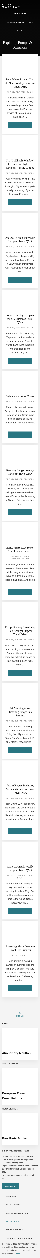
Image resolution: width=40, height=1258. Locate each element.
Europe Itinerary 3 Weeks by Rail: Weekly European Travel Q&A (20, 631)
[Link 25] (20, 299)
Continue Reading (21, 126)
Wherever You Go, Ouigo (20, 396)
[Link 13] (20, 144)
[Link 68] (20, 851)
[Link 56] (20, 692)
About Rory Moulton (16, 1053)
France (26, 559)
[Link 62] (20, 769)
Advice (10, 92)
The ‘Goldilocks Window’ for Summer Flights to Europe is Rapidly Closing (20, 164)
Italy (29, 876)
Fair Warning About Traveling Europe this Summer (20, 712)
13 (20, 1013)
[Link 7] (20, 63)
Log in (17, 1253)
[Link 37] (20, 454)
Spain (30, 328)
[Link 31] (20, 380)
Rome (20, 878)
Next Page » (20, 1016)
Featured (21, 92)
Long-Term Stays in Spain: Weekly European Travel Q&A (20, 318)
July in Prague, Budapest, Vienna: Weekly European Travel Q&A (20, 789)
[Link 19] (20, 222)
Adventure (15, 556)
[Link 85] (20, 1037)
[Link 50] (20, 611)
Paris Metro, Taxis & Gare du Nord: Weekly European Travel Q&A (20, 83)
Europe (19, 173)
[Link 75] (20, 930)
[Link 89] (20, 1122)
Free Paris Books (14, 1138)
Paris (30, 92)
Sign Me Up (10, 1186)
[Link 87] (20, 1077)
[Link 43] (20, 531)
